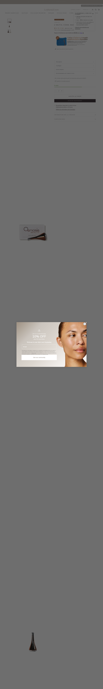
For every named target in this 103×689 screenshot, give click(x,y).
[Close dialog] (85, 324)
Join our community (39, 357)
